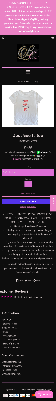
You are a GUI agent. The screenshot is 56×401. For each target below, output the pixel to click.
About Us (6, 319)
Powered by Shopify (43, 390)
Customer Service (11, 339)
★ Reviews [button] (53, 203)
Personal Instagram (12, 366)
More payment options (28, 207)
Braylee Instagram (11, 374)
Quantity (28, 179)
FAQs (5, 332)
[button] (28, 156)
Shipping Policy (9, 328)
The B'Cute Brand (28, 390)
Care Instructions (11, 347)
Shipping (17, 158)
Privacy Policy (9, 336)
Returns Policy (9, 324)
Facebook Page (9, 370)
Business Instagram (11, 362)
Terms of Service (10, 344)
